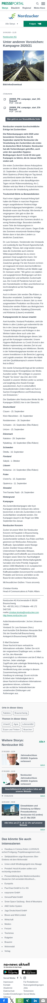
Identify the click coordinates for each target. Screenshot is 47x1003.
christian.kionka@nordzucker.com (24, 612)
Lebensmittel (28, 724)
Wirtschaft (9, 920)
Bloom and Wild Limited (15, 915)
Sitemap (7, 997)
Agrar (16, 724)
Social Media (29, 994)
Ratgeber (9, 938)
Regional (26, 8)
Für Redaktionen (30, 982)
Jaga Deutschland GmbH (16, 911)
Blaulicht (15, 8)
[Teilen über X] (12, 1000)
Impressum (8, 982)
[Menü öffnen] (43, 3)
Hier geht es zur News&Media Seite (23, 119)
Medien (8, 924)
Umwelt (6, 724)
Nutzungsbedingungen (33, 985)
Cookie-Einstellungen (13, 994)
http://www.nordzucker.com (15, 615)
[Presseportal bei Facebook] (17, 978)
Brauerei (8, 942)
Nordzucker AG (10, 37)
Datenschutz (9, 991)
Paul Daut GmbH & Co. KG (17, 888)
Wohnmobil (10, 947)
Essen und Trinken (11, 730)
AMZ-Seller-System (13, 906)
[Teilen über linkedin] (35, 1000)
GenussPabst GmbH (14, 897)
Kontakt (6, 985)
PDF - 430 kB (25, 101)
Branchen (27, 730)
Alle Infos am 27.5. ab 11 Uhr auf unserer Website (23, 824)
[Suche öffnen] (37, 3)
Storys (5, 8)
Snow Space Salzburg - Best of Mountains (23, 902)
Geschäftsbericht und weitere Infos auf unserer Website (23, 790)
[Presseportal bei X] (20, 978)
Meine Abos (39, 8)
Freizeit (8, 929)
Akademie (7, 988)
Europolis (9, 884)
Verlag (7, 951)
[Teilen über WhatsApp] (20, 1000)
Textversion (28, 991)
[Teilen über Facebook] (4, 1000)
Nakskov (7, 713)
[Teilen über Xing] (27, 1000)
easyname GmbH (12, 893)
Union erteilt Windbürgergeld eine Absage (23, 864)
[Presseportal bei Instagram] (24, 978)
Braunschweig (21, 713)
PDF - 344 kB (25, 110)
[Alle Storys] (23, 18)
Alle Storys (10, 24)
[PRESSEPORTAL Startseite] (13, 3)
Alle (41, 741)
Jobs (25, 988)
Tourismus (9, 933)
